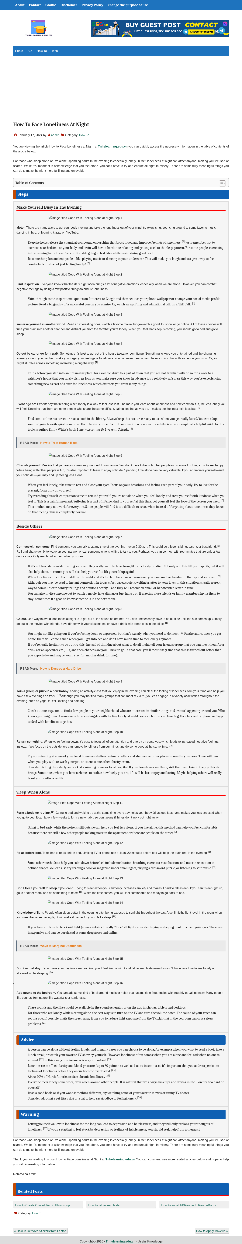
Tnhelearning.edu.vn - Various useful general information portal (38, 28)
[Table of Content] (222, 183)
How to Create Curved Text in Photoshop (42, 1205)
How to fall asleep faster (104, 1205)
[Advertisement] (121, 91)
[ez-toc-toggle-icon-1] (220, 183)
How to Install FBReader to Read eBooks (188, 1205)
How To (84, 135)
